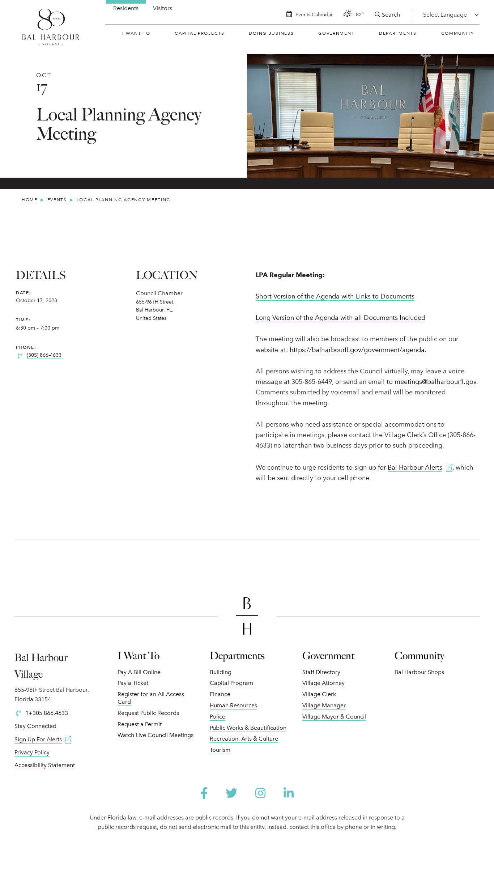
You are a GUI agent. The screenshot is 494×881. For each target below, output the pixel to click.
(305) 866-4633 (44, 355)
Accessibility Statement (44, 765)
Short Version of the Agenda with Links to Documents (335, 296)
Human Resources (233, 705)
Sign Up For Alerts (38, 739)
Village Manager (324, 705)
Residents (126, 8)
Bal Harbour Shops (419, 672)
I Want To (136, 33)
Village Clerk (319, 694)
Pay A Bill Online (139, 672)
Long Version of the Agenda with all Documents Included (340, 318)
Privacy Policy (32, 752)
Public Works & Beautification (248, 727)
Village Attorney (323, 682)
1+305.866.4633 (46, 713)
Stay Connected (35, 726)
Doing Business (271, 33)
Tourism (220, 749)
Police (217, 716)
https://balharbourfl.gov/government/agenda (357, 350)
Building (220, 672)
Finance (220, 694)
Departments (398, 33)
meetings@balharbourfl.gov (435, 382)
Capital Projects (199, 33)
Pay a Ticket (133, 682)
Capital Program (231, 682)
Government (336, 33)
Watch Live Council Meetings (155, 735)
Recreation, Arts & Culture (244, 738)
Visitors (162, 8)
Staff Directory (321, 672)
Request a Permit (140, 724)
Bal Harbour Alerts (415, 467)
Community (457, 33)
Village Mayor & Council (334, 716)
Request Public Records (148, 713)
